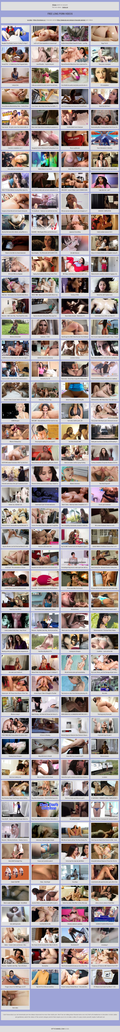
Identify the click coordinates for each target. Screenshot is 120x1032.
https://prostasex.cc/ (39, 20)
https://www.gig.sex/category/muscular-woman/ (71, 20)
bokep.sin (65, 7)
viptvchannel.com (57, 1029)
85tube (54, 5)
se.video (29, 20)
